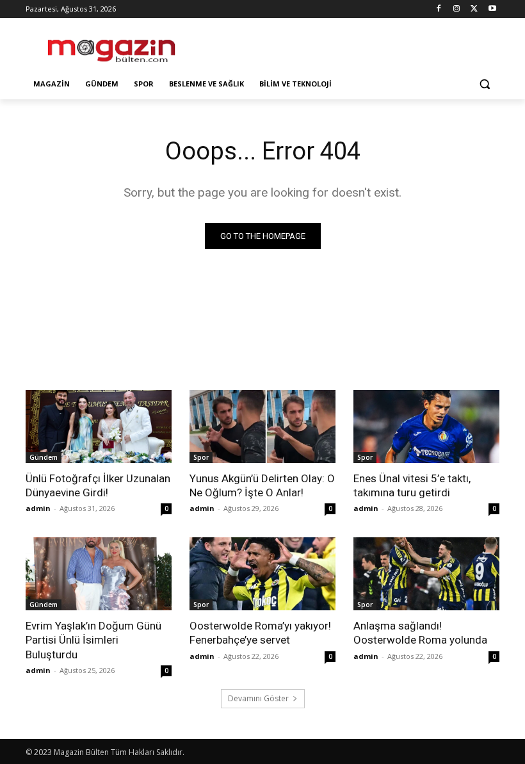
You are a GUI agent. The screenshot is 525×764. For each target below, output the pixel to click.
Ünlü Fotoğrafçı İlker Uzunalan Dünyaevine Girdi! (98, 485)
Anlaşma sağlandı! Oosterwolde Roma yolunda (420, 632)
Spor (201, 457)
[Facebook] (439, 9)
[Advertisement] (349, 45)
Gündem (43, 457)
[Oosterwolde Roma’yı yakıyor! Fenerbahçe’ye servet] (262, 573)
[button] (484, 84)
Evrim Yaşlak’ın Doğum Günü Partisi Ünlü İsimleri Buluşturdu (93, 639)
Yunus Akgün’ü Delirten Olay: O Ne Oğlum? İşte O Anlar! (262, 485)
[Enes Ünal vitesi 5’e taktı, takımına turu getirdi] (426, 426)
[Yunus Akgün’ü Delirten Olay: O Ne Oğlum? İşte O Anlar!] (262, 426)
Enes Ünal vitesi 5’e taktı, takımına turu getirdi (412, 485)
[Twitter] (474, 9)
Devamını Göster (258, 698)
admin (38, 508)
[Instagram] (456, 9)
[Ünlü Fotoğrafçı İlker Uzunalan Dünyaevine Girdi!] (99, 426)
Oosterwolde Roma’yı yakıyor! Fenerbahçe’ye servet (260, 632)
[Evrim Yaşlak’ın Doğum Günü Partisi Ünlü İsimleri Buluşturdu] (99, 573)
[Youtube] (492, 9)
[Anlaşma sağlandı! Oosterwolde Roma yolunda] (426, 573)
